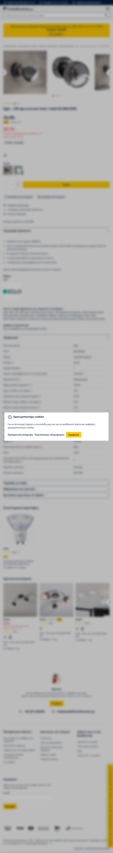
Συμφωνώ (73, 434)
